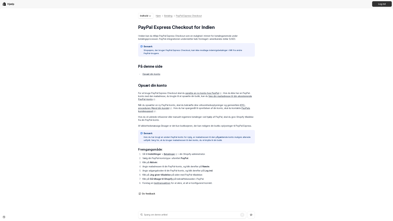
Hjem (158, 15)
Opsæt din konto (151, 74)
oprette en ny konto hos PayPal (202, 93)
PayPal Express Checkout (189, 15)
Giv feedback (148, 193)
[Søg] (242, 215)
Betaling (168, 15)
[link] (8, 4)
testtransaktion (162, 183)
